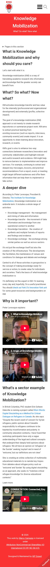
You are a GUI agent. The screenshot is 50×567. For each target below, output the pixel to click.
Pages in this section (14, 46)
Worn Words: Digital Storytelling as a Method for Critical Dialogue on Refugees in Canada (24, 413)
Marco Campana (26, 538)
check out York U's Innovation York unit (30, 287)
